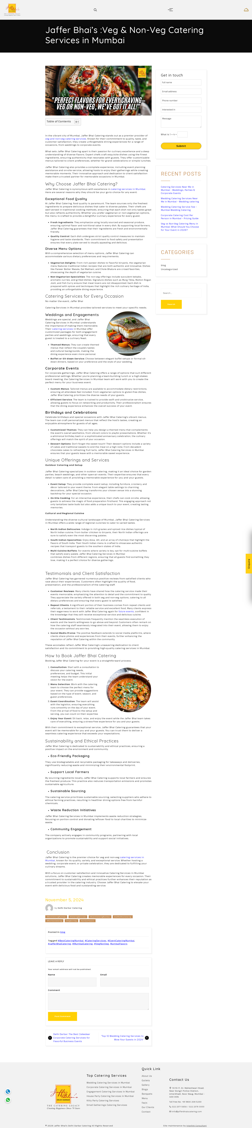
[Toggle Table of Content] (75, 122)
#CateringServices (78, 917)
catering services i (62, 328)
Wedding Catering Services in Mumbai (108, 1082)
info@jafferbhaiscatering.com (187, 1111)
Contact (146, 1111)
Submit (181, 146)
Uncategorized (169, 269)
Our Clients (148, 1107)
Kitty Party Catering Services (103, 1100)
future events (126, 611)
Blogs (145, 1089)
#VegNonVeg (71, 921)
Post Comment (62, 1016)
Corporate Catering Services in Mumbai (109, 1087)
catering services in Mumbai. (128, 189)
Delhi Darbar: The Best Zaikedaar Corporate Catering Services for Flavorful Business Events (71, 1038)
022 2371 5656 (179, 1106)
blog (62, 932)
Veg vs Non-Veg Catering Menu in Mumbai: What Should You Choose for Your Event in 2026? (180, 226)
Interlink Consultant (197, 1125)
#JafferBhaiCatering (122, 917)
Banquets (147, 1093)
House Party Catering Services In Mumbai (110, 1096)
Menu (145, 1098)
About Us (147, 1076)
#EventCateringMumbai (100, 917)
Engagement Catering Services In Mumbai (111, 1091)
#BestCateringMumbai (56, 917)
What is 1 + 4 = (169, 134)
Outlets (146, 1080)
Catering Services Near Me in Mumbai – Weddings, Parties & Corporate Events (178, 190)
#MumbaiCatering (54, 921)
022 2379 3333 (196, 1106)
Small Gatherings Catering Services (107, 1105)
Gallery (145, 1084)
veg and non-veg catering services (65, 138)
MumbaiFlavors (87, 921)
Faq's (144, 1102)
